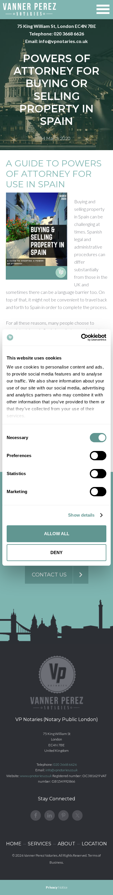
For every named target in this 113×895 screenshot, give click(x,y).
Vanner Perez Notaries (40, 855)
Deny (56, 552)
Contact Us (49, 574)
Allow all (56, 533)
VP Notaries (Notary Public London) (56, 719)
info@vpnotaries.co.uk (63, 41)
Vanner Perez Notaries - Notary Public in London (29, 9)
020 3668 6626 (69, 33)
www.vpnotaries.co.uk (36, 776)
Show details (81, 515)
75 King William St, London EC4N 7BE (56, 26)
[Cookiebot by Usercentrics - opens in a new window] (81, 337)
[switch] (98, 455)
